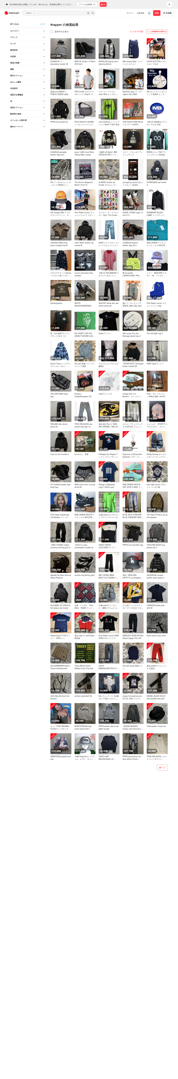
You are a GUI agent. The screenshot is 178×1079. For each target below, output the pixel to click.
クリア (42, 24)
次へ (161, 767)
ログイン (130, 13)
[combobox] (58, 13)
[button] (34, 13)
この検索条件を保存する (158, 31)
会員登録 (140, 13)
